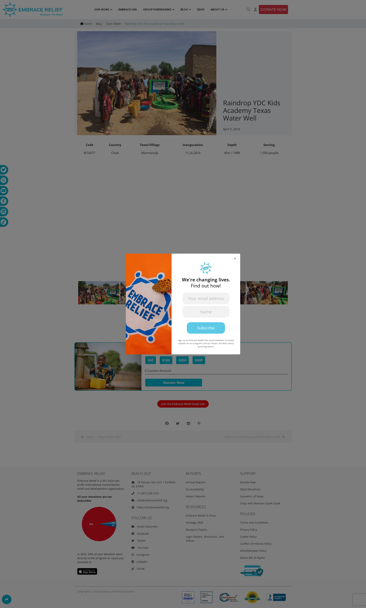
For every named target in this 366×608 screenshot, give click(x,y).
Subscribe (206, 327)
